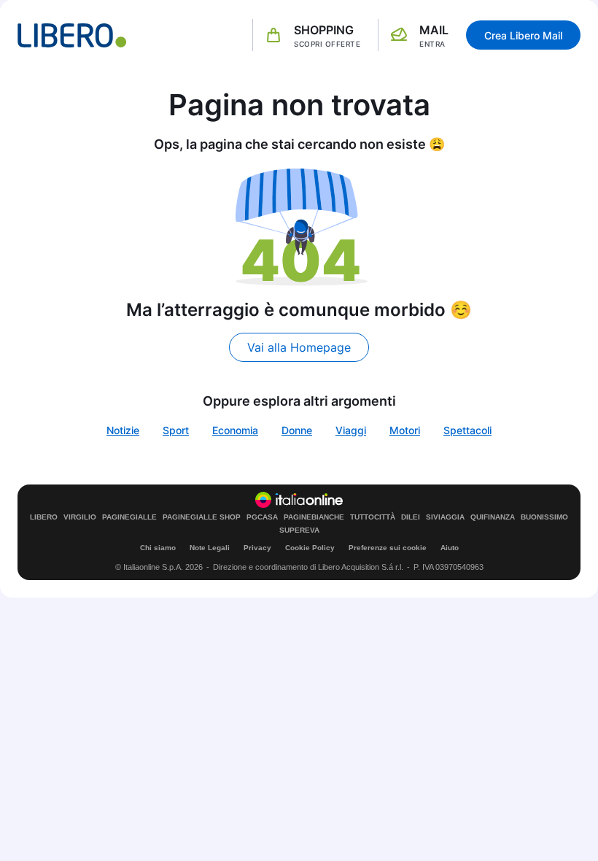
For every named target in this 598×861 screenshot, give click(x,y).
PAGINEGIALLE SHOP (202, 517)
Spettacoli (467, 430)
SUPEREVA (299, 530)
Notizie (122, 430)
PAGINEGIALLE (129, 517)
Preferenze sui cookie (388, 548)
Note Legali (210, 548)
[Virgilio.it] (72, 35)
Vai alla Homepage (299, 347)
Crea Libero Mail (523, 35)
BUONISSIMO (544, 517)
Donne (296, 430)
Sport (176, 430)
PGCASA (262, 517)
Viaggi (350, 430)
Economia (235, 430)
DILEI (410, 517)
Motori (404, 430)
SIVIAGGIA (445, 517)
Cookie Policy (310, 548)
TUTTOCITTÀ (372, 517)
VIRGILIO (79, 517)
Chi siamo (158, 548)
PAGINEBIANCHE (314, 517)
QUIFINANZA (492, 517)
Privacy (257, 548)
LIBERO (44, 517)
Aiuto (449, 548)
